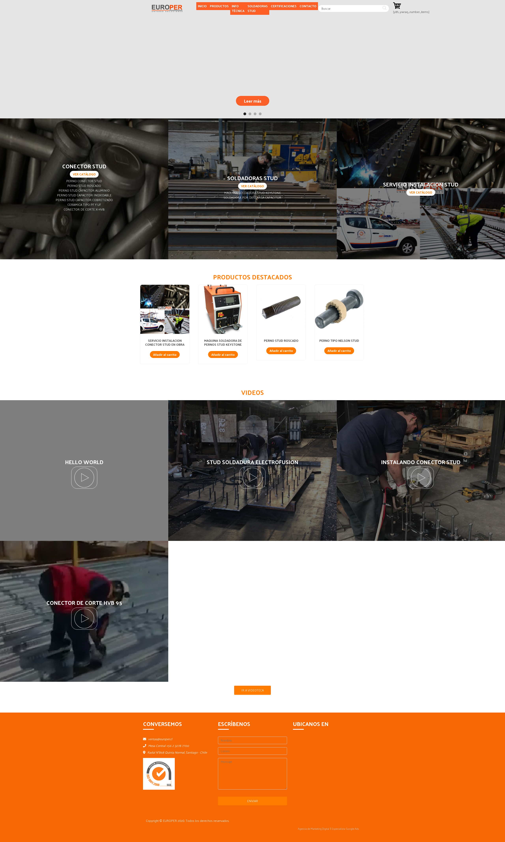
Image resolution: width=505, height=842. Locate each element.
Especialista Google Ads (345, 828)
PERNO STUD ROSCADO (84, 185)
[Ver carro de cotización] (397, 5)
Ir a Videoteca (252, 690)
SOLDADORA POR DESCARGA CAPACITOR (252, 197)
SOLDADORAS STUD (258, 8)
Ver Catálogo (84, 174)
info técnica (238, 8)
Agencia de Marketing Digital (313, 828)
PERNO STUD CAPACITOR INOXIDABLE (84, 195)
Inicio (202, 6)
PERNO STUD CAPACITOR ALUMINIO (84, 190)
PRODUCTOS (219, 6)
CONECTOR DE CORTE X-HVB (84, 209)
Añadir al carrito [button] (165, 354)
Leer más (252, 101)
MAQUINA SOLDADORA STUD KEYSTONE (252, 193)
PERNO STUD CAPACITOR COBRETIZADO (84, 200)
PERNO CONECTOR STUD (84, 181)
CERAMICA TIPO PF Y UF (84, 204)
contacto (308, 6)
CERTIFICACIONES (283, 6)
